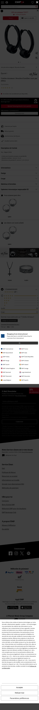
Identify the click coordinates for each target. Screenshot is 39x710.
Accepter (19, 687)
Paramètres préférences (19, 698)
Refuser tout (19, 693)
